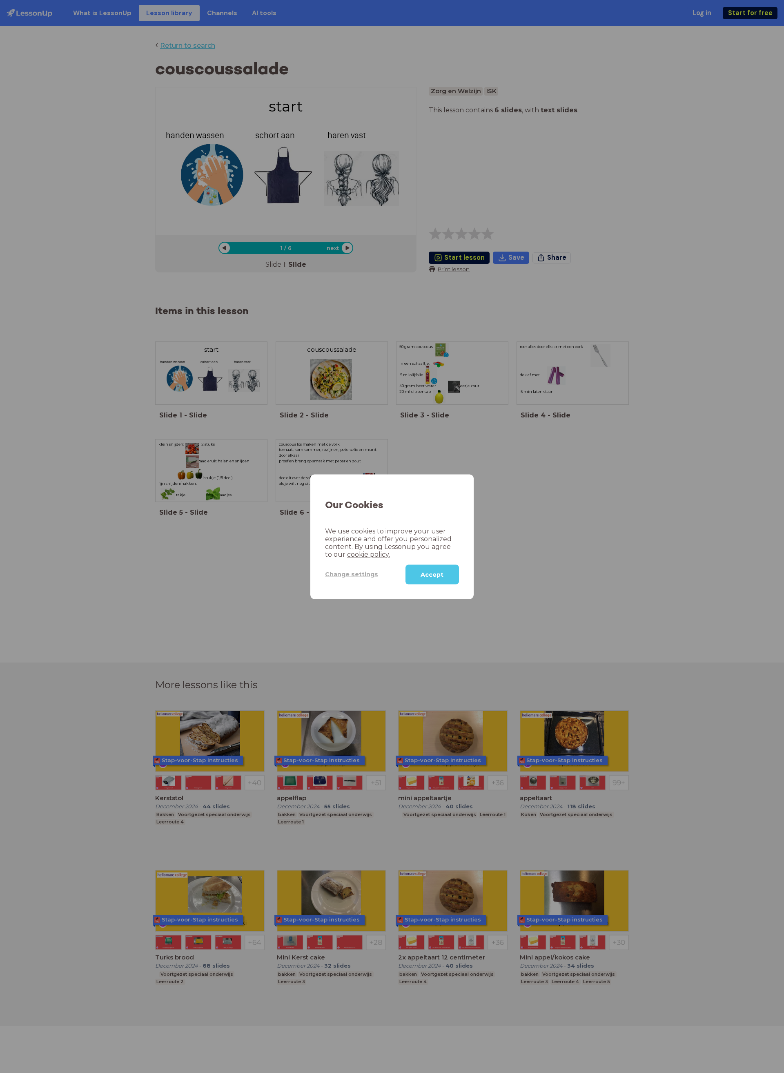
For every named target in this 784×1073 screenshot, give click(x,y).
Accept (432, 574)
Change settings (351, 574)
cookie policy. (368, 554)
